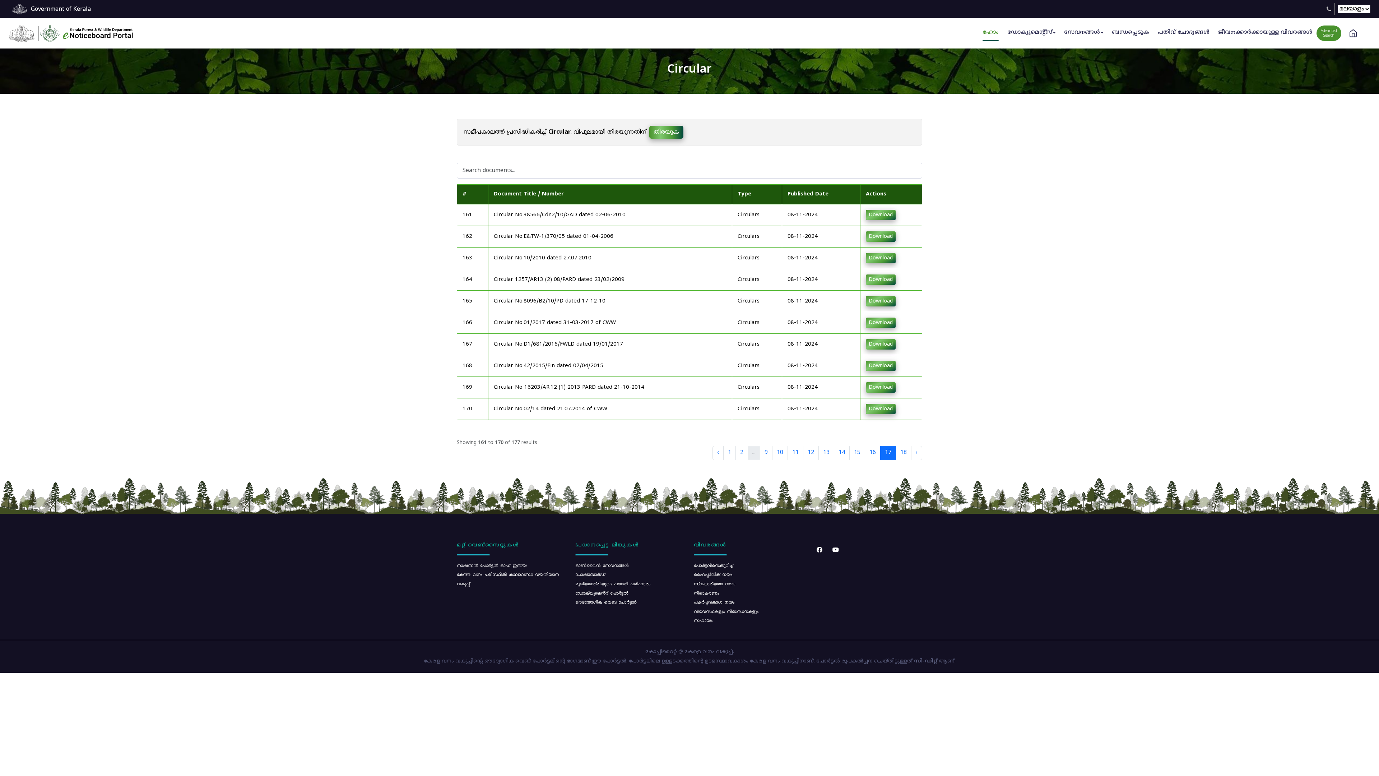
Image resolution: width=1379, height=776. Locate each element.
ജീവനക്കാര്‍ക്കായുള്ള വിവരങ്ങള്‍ (1265, 32)
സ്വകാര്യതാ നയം (714, 583)
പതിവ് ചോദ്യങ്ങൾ (1183, 32)
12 (811, 452)
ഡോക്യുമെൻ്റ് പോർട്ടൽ (601, 593)
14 (842, 452)
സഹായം (703, 620)
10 (780, 452)
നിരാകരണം (706, 593)
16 (872, 452)
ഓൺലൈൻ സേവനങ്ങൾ (601, 565)
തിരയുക (666, 132)
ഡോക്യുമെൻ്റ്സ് (1029, 32)
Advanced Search (1329, 33)
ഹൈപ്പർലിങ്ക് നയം (713, 574)
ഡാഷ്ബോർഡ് (590, 574)
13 (826, 452)
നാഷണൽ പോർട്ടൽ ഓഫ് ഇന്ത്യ (491, 565)
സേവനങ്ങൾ (1082, 32)
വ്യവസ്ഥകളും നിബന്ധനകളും (726, 611)
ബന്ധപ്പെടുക (1130, 32)
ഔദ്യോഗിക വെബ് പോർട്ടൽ (605, 602)
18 (903, 452)
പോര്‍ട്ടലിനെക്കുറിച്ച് (713, 565)
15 (857, 452)
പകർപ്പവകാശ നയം (714, 602)
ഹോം (991, 32)
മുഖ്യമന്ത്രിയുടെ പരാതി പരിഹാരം (612, 583)
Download (881, 215)
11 (795, 452)
